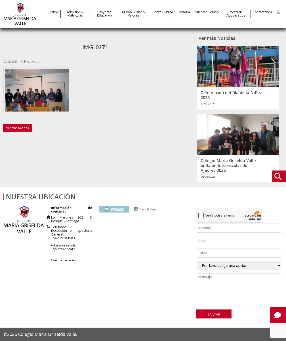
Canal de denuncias (63, 260)
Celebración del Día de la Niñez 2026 (231, 95)
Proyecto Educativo (104, 13)
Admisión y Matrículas (75, 13)
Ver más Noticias (17, 128)
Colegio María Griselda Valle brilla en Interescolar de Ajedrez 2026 (228, 165)
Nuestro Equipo (207, 12)
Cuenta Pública (162, 12)
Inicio (54, 12)
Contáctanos (262, 12)
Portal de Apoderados (235, 13)
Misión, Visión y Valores (133, 13)
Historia (184, 12)
